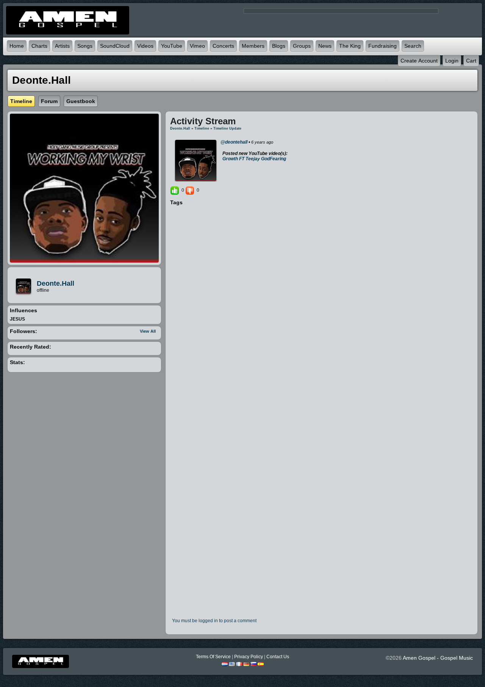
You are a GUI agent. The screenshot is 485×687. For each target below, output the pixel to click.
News (325, 46)
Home (16, 46)
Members (253, 46)
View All (148, 331)
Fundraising (382, 46)
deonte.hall (55, 283)
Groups (302, 46)
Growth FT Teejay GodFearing (254, 158)
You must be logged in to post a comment (214, 620)
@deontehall (234, 142)
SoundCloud (115, 46)
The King (350, 46)
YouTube (171, 46)
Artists (62, 46)
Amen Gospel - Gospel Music (438, 658)
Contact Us (277, 656)
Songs (84, 46)
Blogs (278, 46)
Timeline (201, 128)
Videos (145, 46)
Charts (39, 46)
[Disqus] (321, 310)
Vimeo (197, 46)
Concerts (223, 46)
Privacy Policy (248, 656)
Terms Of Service (213, 656)
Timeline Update (227, 128)
